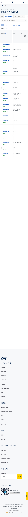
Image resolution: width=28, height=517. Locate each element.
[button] (1, 2)
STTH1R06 (5, 120)
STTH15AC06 (6, 82)
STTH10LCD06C (6, 55)
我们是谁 (3, 367)
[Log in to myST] (26, 2)
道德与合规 (3, 450)
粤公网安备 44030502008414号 (15, 512)
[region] (20, 189)
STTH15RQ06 (6, 104)
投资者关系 (3, 371)
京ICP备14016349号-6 (14, 510)
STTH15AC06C (6, 87)
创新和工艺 (3, 380)
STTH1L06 (5, 115)
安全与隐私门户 (4, 462)
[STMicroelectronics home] (14, 2)
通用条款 (3, 396)
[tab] (2, 16)
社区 (2, 415)
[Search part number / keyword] (26, 20)
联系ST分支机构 (4, 407)
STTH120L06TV (6, 60)
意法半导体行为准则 (5, 458)
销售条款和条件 (11, 506)
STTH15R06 (5, 98)
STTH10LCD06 (6, 49)
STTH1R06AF (6, 126)
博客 (2, 392)
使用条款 (5, 506)
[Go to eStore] (23, 2)
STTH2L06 (5, 147)
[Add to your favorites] (6, 28)
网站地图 (3, 439)
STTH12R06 (5, 66)
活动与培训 (3, 424)
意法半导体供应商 (5, 388)
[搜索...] (3, 5)
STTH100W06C (6, 44)
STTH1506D (5, 77)
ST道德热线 (3, 454)
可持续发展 (3, 375)
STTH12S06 (5, 71)
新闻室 (2, 419)
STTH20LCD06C (6, 137)
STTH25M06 (6, 142)
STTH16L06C (6, 109)
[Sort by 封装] (21, 33)
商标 (16, 506)
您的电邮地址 (4, 473)
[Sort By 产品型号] (5, 33)
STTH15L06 (5, 93)
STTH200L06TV (6, 131)
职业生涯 (3, 384)
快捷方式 (3, 435)
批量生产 (4, 46)
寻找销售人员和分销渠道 (6, 411)
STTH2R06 (5, 153)
